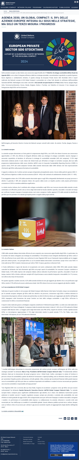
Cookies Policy (41, 443)
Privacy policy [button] (65, 451)
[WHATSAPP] (76, 418)
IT (75, 2)
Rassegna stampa (27, 439)
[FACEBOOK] (68, 418)
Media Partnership (27, 441)
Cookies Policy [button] (56, 451)
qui (22, 411)
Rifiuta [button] (56, 455)
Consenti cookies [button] (69, 455)
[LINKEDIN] (65, 418)
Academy (74, 7)
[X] (72, 418)
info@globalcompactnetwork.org (9, 454)
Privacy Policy (41, 441)
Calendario (47, 7)
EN (77, 2)
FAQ (39, 439)
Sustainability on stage (28, 443)
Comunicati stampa (28, 437)
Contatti (40, 437)
